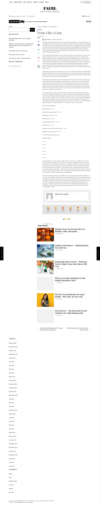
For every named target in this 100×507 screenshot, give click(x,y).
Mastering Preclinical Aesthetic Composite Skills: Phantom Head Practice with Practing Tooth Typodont (21, 45)
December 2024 (13, 384)
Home (11, 2)
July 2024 (11, 399)
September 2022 (13, 455)
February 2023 (12, 436)
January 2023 (12, 440)
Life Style (41, 2)
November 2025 (13, 347)
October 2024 (12, 391)
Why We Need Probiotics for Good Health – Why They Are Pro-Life (69, 295)
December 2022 (13, 443)
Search (10, 26)
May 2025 (11, 369)
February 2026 (12, 343)
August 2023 (12, 414)
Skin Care (29, 2)
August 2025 (12, 358)
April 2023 (11, 428)
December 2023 (13, 410)
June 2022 (11, 466)
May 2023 (11, 425)
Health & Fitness (18, 2)
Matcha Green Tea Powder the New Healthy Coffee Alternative (70, 230)
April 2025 (11, 373)
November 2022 (13, 447)
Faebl (50, 8)
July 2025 (11, 361)
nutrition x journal (48, 223)
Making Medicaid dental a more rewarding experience (20, 39)
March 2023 (12, 432)
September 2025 (13, 354)
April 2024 (11, 406)
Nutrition (35, 2)
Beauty (47, 2)
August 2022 (12, 458)
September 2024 (13, 395)
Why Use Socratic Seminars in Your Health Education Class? (70, 279)
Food (24, 2)
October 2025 (12, 350)
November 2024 (13, 387)
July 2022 (11, 462)
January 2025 (12, 380)
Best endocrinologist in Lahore (16, 54)
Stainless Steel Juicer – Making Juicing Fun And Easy (71, 246)
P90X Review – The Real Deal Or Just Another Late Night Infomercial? (71, 311)
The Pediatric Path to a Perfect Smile (18, 50)
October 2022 (12, 451)
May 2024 (11, 402)
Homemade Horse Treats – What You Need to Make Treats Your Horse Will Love (71, 263)
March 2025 (12, 376)
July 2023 (11, 417)
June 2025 (11, 365)
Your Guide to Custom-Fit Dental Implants (19, 58)
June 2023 (11, 421)
